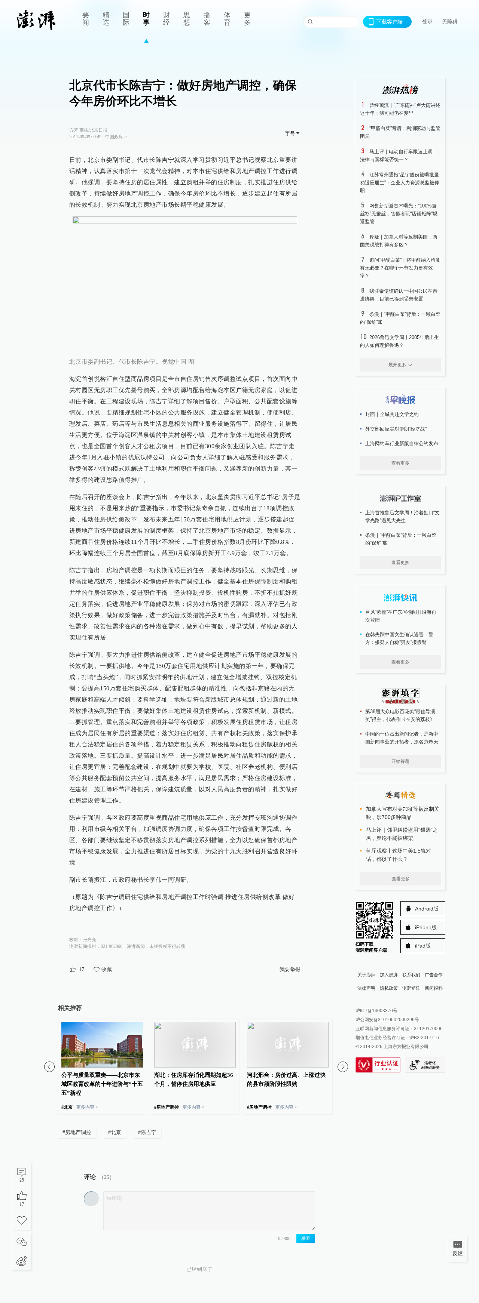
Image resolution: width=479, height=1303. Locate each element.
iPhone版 (426, 927)
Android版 (427, 909)
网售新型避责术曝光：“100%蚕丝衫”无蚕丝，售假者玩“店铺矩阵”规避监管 (398, 213)
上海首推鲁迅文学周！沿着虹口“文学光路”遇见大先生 (402, 516)
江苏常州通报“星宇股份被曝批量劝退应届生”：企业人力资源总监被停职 (399, 182)
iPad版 (423, 946)
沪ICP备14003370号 (376, 1010)
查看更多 (400, 463)
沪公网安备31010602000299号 (387, 1019)
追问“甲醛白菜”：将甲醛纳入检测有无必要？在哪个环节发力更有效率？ (400, 267)
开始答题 (400, 761)
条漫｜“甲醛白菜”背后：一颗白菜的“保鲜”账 (400, 539)
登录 (427, 21)
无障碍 (450, 22)
